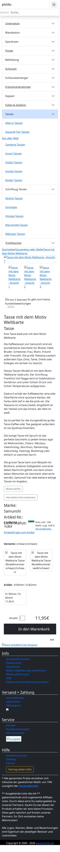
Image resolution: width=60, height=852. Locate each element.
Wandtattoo (12, 32)
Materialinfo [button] (13, 489)
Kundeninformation (18, 659)
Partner (10, 763)
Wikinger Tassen (15, 234)
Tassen (9, 114)
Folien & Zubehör (15, 105)
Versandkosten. (43, 528)
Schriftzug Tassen (16, 189)
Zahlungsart (13, 705)
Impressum (13, 666)
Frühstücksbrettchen (18, 87)
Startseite (8, 249)
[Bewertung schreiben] (11, 307)
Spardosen (11, 41)
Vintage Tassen (14, 216)
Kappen (10, 96)
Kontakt (11, 725)
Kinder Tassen (13, 180)
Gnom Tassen (13, 153)
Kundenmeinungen (17, 729)
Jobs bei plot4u (15, 733)
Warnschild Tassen (16, 225)
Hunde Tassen (13, 171)
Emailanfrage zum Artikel (19, 532)
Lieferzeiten (13, 701)
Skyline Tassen (14, 198)
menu (4, 12)
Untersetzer (12, 23)
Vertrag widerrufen (20, 769)
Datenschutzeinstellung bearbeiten (27, 682)
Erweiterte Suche (16, 755)
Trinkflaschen (13, 243)
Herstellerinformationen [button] (21, 497)
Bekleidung (12, 60)
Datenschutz (13, 663)
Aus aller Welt (10, 138)
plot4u (6, 4)
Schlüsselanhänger (16, 78)
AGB (8, 678)
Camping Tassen (15, 144)
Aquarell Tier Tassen (17, 132)
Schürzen (11, 69)
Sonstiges (11, 207)
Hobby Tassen (13, 162)
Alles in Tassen (14, 123)
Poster (9, 50)
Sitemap (11, 759)
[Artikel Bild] (14, 277)
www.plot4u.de (45, 843)
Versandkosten (15, 698)
